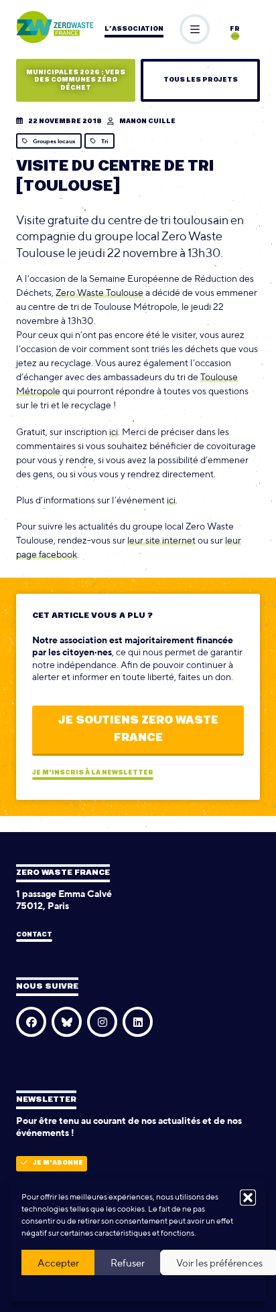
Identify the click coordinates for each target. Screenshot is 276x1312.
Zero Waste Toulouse (99, 292)
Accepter (58, 1262)
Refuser (128, 1262)
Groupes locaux (54, 141)
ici (113, 431)
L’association (134, 29)
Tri (104, 141)
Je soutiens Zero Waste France (138, 729)
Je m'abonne (58, 1163)
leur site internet (161, 540)
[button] (248, 1197)
